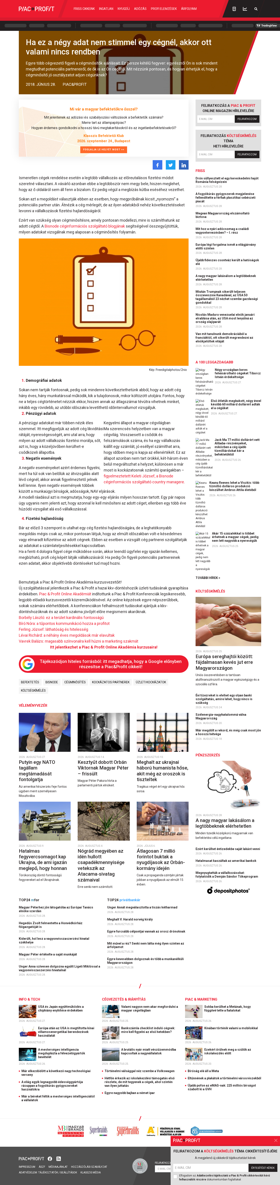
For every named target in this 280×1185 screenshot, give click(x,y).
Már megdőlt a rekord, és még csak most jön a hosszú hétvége (228, 732)
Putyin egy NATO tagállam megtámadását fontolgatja (37, 770)
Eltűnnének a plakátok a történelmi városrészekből (224, 1078)
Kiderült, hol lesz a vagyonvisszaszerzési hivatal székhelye (54, 940)
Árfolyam (189, 9)
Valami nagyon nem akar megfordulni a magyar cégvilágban (149, 1008)
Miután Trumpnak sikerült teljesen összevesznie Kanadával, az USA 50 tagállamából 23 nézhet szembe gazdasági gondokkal (227, 297)
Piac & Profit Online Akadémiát (65, 594)
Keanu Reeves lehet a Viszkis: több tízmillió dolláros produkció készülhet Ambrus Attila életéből (234, 486)
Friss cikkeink (84, 9)
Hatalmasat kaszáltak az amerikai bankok (226, 860)
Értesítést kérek (263, 1167)
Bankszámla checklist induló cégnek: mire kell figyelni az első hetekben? (148, 1030)
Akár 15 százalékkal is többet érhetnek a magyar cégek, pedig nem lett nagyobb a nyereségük (235, 537)
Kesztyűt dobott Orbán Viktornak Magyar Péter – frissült (103, 768)
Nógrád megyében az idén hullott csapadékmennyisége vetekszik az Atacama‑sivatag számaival (101, 865)
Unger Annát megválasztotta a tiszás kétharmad (142, 907)
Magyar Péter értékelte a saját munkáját (48, 954)
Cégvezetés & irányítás (124, 999)
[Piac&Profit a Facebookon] (50, 1158)
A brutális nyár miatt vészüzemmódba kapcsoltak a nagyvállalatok (148, 1051)
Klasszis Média (90, 1172)
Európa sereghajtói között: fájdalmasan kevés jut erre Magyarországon (224, 662)
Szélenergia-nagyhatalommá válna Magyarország (221, 716)
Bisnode (52, 682)
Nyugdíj (124, 9)
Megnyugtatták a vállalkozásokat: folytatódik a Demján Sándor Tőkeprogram (227, 874)
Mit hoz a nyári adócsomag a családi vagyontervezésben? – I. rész (222, 230)
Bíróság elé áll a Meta (203, 1071)
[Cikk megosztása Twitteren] (170, 165)
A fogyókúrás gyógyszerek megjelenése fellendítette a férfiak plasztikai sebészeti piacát (226, 197)
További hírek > (208, 578)
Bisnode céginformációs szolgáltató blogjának (85, 226)
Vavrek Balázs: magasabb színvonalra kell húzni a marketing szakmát (78, 641)
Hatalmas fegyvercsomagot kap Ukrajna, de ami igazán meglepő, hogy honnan (43, 859)
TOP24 (29, 900)
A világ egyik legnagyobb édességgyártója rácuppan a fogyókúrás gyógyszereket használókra (52, 1085)
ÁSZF (42, 1166)
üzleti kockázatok (151, 682)
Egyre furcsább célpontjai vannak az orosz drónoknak (146, 931)
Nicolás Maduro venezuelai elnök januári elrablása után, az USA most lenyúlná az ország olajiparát (225, 318)
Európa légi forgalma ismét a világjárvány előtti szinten (226, 246)
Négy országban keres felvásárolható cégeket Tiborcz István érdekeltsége (238, 373)
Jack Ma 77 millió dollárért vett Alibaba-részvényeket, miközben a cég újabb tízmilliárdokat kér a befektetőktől (237, 447)
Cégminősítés (75, 682)
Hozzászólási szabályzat (89, 1166)
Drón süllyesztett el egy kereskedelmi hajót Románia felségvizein (227, 180)
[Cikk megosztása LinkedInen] (184, 165)
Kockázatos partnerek (111, 682)
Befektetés (30, 682)
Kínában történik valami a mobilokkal (231, 1028)
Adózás (140, 9)
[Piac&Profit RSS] (58, 1158)
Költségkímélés (33, 690)
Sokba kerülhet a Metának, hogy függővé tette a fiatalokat (227, 1008)
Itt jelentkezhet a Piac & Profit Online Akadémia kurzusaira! (104, 647)
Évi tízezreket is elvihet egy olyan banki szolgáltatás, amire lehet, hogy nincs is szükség (224, 699)
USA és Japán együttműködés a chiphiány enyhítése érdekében (61, 1008)
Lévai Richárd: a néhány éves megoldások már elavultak (67, 635)
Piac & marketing (201, 999)
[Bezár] (275, 1140)
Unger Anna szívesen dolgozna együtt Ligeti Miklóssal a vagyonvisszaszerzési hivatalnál (59, 968)
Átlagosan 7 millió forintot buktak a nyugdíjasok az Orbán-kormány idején (161, 859)
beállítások (68, 1172)
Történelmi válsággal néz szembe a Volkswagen (140, 1071)
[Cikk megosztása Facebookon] (157, 165)
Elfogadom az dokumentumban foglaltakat (224, 1177)
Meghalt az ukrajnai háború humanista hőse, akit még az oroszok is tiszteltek (162, 770)
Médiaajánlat (58, 1166)
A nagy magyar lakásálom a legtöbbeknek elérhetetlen (226, 277)
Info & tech (29, 999)
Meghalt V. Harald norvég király (130, 919)
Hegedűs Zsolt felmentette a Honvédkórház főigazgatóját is (50, 925)
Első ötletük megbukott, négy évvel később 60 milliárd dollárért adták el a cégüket (236, 404)
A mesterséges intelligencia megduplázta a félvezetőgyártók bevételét (61, 1053)
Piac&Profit (75, 84)
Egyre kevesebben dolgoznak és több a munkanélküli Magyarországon (145, 960)
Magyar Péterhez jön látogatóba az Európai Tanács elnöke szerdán (56, 909)
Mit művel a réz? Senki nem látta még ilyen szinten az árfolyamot (145, 945)
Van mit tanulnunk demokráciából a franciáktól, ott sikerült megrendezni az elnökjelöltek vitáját (224, 337)
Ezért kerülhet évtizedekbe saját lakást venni (228, 849)
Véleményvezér (33, 705)
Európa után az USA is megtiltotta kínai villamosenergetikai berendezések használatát (66, 1031)
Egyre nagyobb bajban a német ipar (130, 1093)
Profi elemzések (164, 9)
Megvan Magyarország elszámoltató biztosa (223, 215)
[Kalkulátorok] (234, 8)
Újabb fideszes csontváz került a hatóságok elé (227, 262)
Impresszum (27, 1166)
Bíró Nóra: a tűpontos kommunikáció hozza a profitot (64, 623)
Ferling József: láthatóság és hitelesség (53, 629)
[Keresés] (256, 9)
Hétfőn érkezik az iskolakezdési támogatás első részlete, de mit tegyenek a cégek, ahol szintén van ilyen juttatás (140, 1081)
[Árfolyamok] (245, 9)
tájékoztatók (48, 1172)
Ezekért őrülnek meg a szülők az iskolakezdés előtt (227, 1051)
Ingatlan (106, 9)
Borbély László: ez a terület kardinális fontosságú (61, 617)
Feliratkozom (247, 119)
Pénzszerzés (208, 755)
